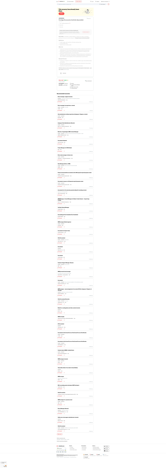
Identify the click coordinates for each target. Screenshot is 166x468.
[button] (106, 446)
